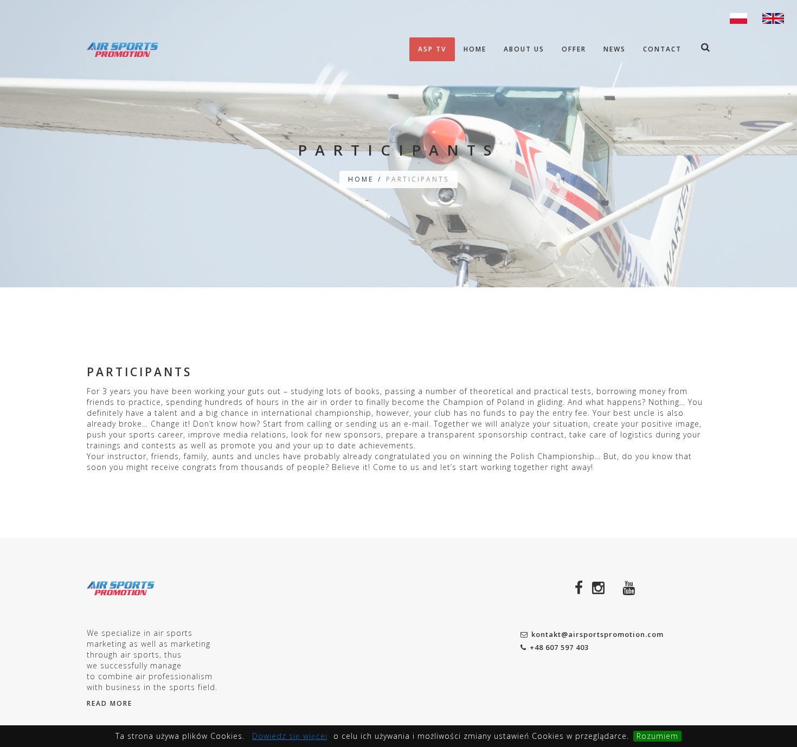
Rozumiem (657, 736)
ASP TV (432, 49)
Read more (109, 703)
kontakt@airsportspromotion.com (597, 634)
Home (475, 49)
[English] (773, 17)
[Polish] (738, 17)
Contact (662, 49)
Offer (574, 49)
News (614, 49)
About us (524, 49)
